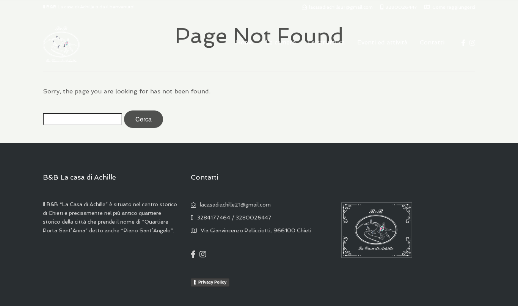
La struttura (326, 42)
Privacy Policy (212, 282)
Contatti (432, 42)
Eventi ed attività (382, 42)
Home (244, 42)
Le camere (280, 42)
